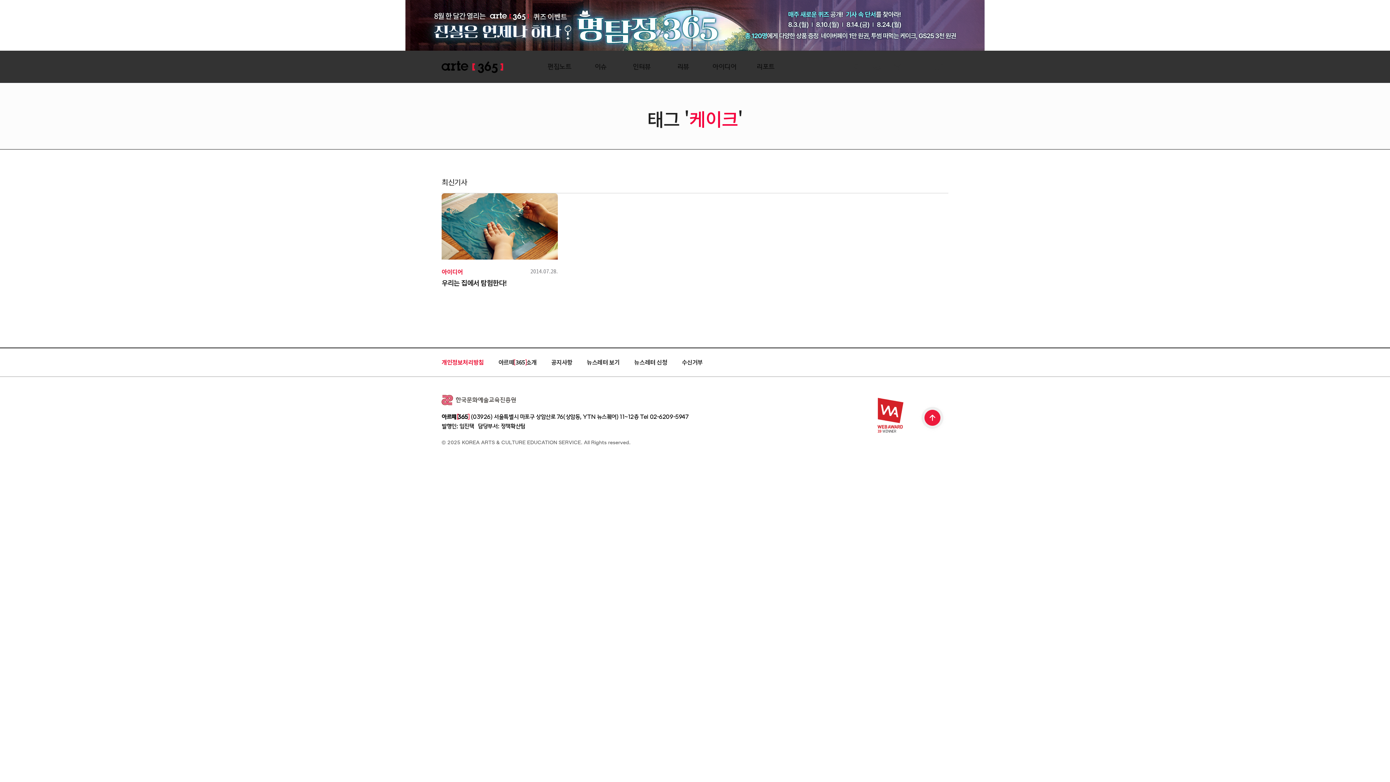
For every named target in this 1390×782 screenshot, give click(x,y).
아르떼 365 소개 (517, 362)
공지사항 (561, 362)
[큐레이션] (856, 66)
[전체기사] (876, 66)
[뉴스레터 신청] (897, 67)
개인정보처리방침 (463, 362)
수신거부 (692, 362)
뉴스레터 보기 (603, 362)
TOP (932, 418)
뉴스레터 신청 (650, 362)
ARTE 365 (472, 67)
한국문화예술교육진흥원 (479, 400)
